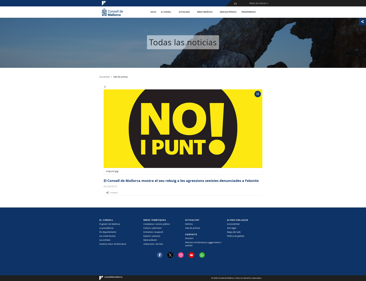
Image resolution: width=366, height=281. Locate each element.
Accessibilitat (233, 224)
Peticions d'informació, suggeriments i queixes (203, 244)
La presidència (106, 228)
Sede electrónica (228, 12)
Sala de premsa (192, 228)
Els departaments (107, 232)
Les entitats (104, 240)
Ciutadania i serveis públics (156, 224)
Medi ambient (150, 240)
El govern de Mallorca (109, 224)
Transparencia (248, 12)
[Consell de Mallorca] (112, 12)
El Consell (166, 12)
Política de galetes (235, 236)
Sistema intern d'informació (112, 244)
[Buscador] (261, 12)
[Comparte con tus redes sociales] (362, 21)
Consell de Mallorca (108, 278)
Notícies (189, 224)
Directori (189, 238)
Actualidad (184, 12)
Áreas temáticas (204, 12)
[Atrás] (105, 87)
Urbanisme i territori (153, 244)
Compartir (114, 192)
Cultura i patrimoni (152, 228)
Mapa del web (234, 232)
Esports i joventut (151, 236)
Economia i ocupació (153, 232)
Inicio (153, 12)
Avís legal (231, 228)
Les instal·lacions (107, 236)
